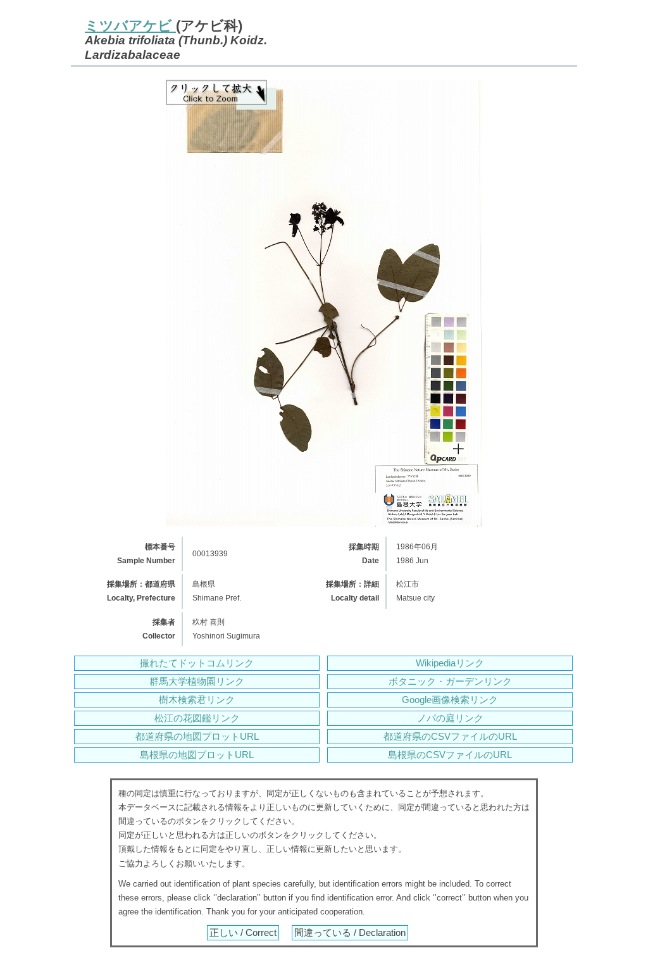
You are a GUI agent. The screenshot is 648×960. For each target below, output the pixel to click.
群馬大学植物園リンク (196, 681)
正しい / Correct (243, 933)
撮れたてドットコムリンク (197, 663)
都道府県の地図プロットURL (197, 737)
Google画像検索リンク (450, 700)
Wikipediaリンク (450, 663)
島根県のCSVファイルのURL (450, 755)
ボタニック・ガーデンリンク (450, 681)
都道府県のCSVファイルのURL (450, 737)
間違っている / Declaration (350, 933)
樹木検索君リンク (197, 700)
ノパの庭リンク (450, 718)
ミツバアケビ (130, 26)
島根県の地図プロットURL (197, 755)
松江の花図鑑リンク (197, 718)
